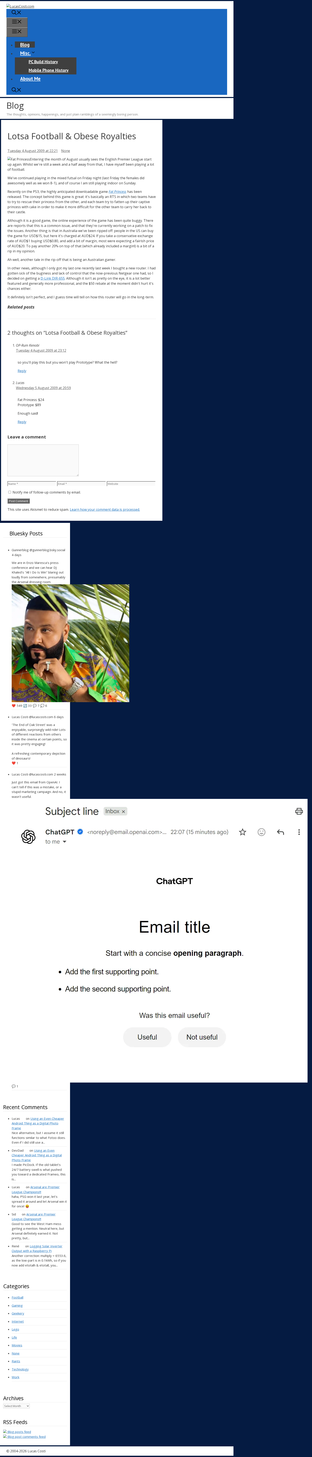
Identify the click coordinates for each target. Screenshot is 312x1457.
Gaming (17, 1305)
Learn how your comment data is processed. (105, 509)
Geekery (18, 1313)
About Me (30, 78)
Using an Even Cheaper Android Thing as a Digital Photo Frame (38, 1123)
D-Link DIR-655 (53, 278)
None (65, 150)
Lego (15, 1329)
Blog (25, 44)
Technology (20, 1369)
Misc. (25, 53)
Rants (16, 1361)
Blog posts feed (19, 1432)
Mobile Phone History (49, 70)
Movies (17, 1345)
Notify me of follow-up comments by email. (47, 492)
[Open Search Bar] (16, 13)
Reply (22, 371)
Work (15, 1377)
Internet (18, 1321)
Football (17, 1297)
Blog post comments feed (26, 1436)
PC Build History (43, 61)
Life (14, 1337)
